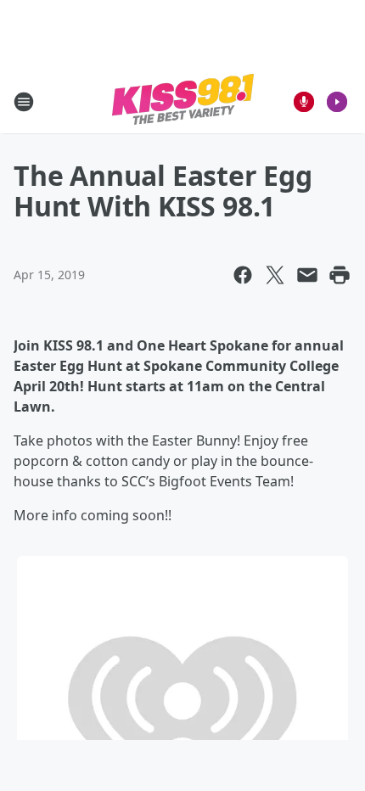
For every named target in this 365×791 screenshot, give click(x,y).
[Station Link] (183, 101)
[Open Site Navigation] (24, 102)
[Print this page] (339, 275)
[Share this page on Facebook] (243, 275)
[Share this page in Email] (307, 275)
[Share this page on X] (275, 275)
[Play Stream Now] (337, 102)
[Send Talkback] (304, 102)
